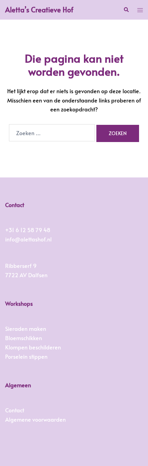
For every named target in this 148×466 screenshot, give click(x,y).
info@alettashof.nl (28, 239)
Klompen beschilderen (33, 347)
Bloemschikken (23, 338)
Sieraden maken (25, 328)
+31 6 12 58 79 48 (27, 230)
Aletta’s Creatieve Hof (39, 9)
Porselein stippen (26, 356)
